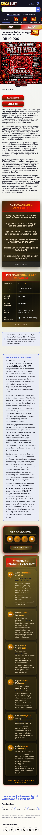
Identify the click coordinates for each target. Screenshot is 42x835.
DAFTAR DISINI (13, 98)
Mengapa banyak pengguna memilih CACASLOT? (21, 257)
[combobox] (19, 9)
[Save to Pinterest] (23, 830)
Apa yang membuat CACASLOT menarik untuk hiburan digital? (21, 216)
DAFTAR (31, 27)
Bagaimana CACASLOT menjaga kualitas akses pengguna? (21, 225)
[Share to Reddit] (30, 830)
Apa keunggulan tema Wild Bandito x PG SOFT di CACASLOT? (21, 241)
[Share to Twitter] (5, 830)
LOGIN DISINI (13, 104)
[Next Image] (40, 63)
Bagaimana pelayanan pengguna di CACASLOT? (21, 249)
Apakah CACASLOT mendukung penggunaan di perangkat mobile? (21, 233)
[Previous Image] (1, 63)
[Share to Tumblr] (36, 830)
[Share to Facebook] (11, 830)
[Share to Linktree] (17, 830)
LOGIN (11, 27)
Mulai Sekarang (21, 548)
